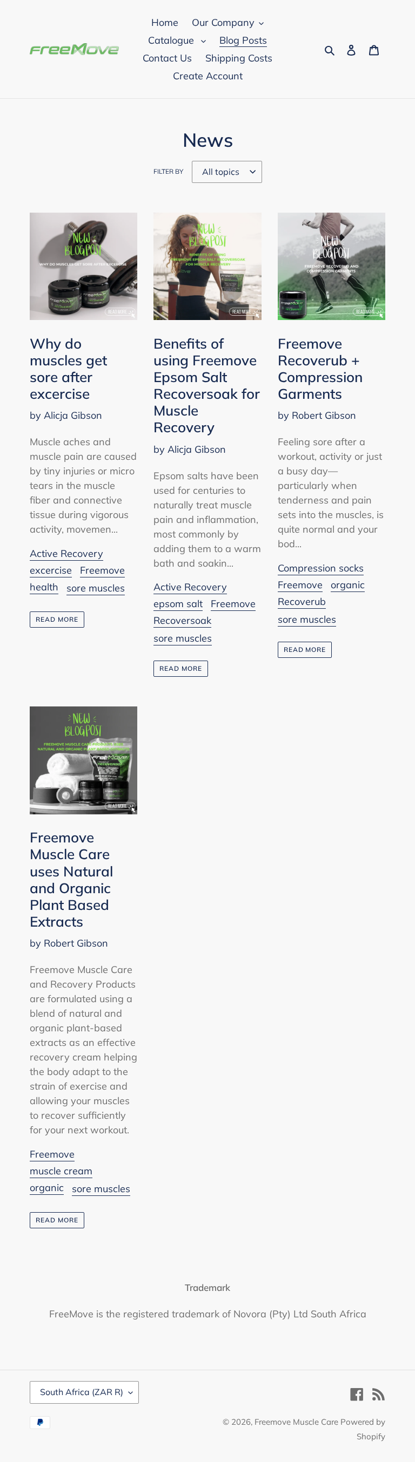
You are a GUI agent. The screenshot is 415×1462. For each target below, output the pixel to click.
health (44, 587)
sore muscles (95, 588)
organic (348, 585)
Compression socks (321, 568)
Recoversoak (182, 620)
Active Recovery (66, 553)
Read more (57, 619)
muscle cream (61, 1171)
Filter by (168, 171)
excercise (51, 570)
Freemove (102, 570)
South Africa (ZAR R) (81, 1391)
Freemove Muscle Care (297, 1422)
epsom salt (178, 603)
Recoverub (302, 601)
